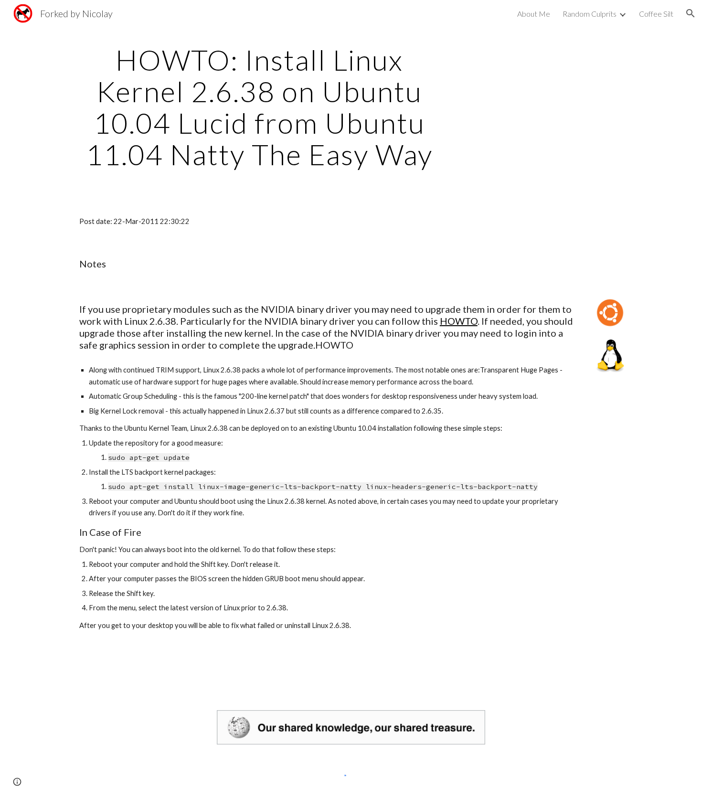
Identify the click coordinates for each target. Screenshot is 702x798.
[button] (690, 13)
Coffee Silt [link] (656, 13)
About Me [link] (533, 13)
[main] (259, 107)
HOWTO (459, 321)
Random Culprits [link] (590, 13)
